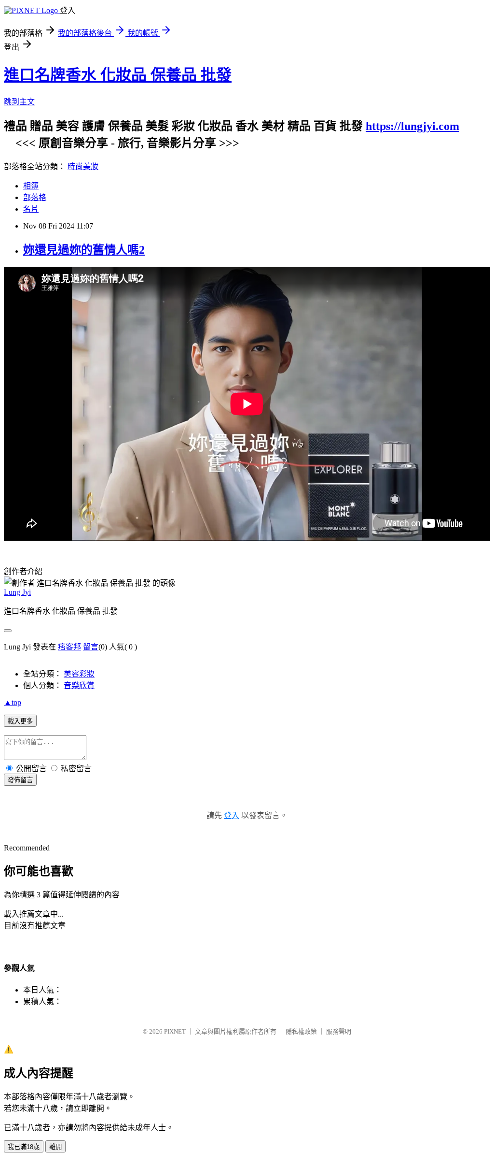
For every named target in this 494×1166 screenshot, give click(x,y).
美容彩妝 (79, 674)
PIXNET (175, 1031)
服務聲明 (338, 1031)
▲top (12, 702)
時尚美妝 (83, 166)
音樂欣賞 (79, 685)
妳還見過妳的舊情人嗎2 (84, 250)
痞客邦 (69, 647)
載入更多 (20, 721)
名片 (31, 209)
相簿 (31, 186)
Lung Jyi (17, 592)
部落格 (34, 197)
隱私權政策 (301, 1031)
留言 (90, 647)
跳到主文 (19, 102)
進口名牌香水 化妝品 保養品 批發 (118, 75)
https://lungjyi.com (412, 126)
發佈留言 (20, 780)
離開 (55, 1147)
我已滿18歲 (24, 1147)
